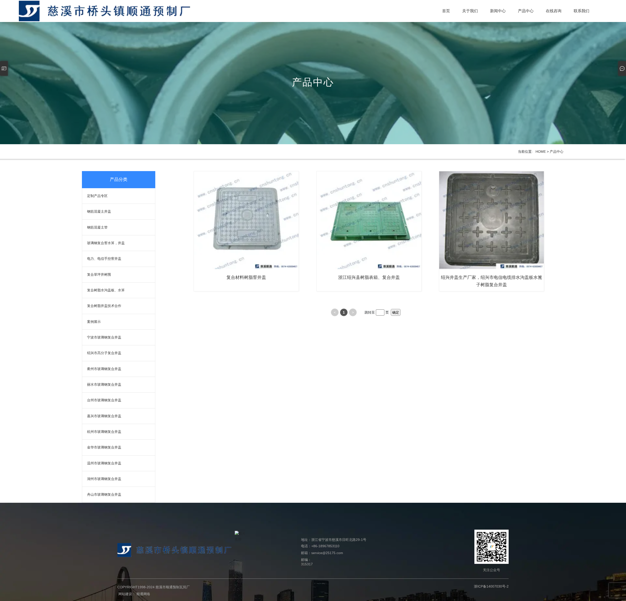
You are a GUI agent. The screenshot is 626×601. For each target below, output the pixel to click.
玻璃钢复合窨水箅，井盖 (106, 243)
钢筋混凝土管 (97, 227)
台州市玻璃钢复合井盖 (104, 400)
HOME (541, 151)
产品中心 (313, 82)
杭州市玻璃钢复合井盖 (104, 432)
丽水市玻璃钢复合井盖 (104, 384)
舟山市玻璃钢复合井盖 (104, 494)
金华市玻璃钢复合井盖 (104, 447)
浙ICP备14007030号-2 (491, 586)
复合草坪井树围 (99, 274)
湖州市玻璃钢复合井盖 (104, 479)
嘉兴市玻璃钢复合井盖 (104, 416)
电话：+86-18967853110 (320, 546)
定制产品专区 (97, 196)
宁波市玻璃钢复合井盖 (104, 337)
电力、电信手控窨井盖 (104, 259)
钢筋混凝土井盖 (99, 211)
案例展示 (94, 322)
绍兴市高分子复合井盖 (104, 353)
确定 (395, 312)
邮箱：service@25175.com (322, 553)
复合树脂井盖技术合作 (104, 306)
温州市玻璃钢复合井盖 (104, 463)
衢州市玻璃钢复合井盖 (104, 369)
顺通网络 (143, 594)
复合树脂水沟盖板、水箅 (106, 290)
